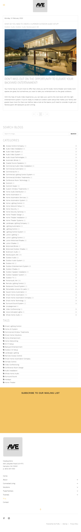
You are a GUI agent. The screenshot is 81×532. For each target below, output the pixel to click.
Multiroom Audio (12, 252)
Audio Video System (13, 152)
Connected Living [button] (9, 483)
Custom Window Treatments (16, 189)
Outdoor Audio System (14, 260)
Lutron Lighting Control (14, 237)
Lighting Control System (14, 232)
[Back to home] (40, 5)
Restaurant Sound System (15, 286)
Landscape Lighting (12, 353)
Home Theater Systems (14, 220)
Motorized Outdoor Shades (15, 249)
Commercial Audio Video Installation (19, 166)
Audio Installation (11, 371)
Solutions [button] (6, 487)
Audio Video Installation (14, 149)
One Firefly (56, 524)
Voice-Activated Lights (14, 312)
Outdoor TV (10, 278)
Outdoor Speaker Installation (16, 272)
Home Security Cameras (15, 212)
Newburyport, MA (12, 255)
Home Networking (11, 341)
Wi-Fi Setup (9, 344)
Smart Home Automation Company (18, 298)
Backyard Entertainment (13, 347)
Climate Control (10, 362)
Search (73, 134)
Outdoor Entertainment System (17, 266)
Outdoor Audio (10, 27)
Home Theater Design (14, 215)
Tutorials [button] (6, 495)
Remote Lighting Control (15, 283)
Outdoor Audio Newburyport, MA (27, 27)
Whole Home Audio (13, 315)
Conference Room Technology (17, 180)
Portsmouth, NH (11, 280)
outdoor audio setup (48, 100)
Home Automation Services (16, 197)
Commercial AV (11, 172)
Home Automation (12, 195)
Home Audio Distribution (15, 192)
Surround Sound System (15, 303)
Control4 (9, 183)
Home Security (11, 209)
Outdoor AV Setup (11, 350)
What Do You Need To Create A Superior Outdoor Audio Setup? (32, 24)
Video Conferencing (13, 309)
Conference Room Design (14, 368)
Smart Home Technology (15, 301)
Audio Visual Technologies (15, 157)
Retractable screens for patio (16, 289)
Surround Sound (11, 376)
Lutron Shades (11, 243)
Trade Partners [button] (8, 491)
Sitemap (65, 524)
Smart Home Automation (15, 295)
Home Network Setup (14, 206)
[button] (4, 5)
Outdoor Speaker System (15, 275)
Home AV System (11, 329)
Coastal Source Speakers (15, 163)
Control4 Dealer (11, 186)
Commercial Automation (15, 169)
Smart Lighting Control (13, 326)
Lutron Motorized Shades (15, 240)
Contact (6, 502)
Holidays (8, 379)
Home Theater (10, 382)
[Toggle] (76, 146)
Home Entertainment (12, 338)
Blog (4, 498)
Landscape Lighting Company (16, 223)
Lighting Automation (13, 226)
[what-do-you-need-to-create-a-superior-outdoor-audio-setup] (40, 52)
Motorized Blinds (12, 246)
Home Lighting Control (14, 203)
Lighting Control (11, 229)
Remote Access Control (13, 356)
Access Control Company (15, 146)
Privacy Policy (74, 524)
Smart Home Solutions (13, 335)
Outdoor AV (10, 263)
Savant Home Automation (15, 292)
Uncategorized (11, 306)
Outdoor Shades (11, 269)
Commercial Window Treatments (18, 177)
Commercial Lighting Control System (19, 174)
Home (5, 476)
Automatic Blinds (12, 160)
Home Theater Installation (15, 217)
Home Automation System (15, 200)
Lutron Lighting (11, 235)
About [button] (5, 480)
